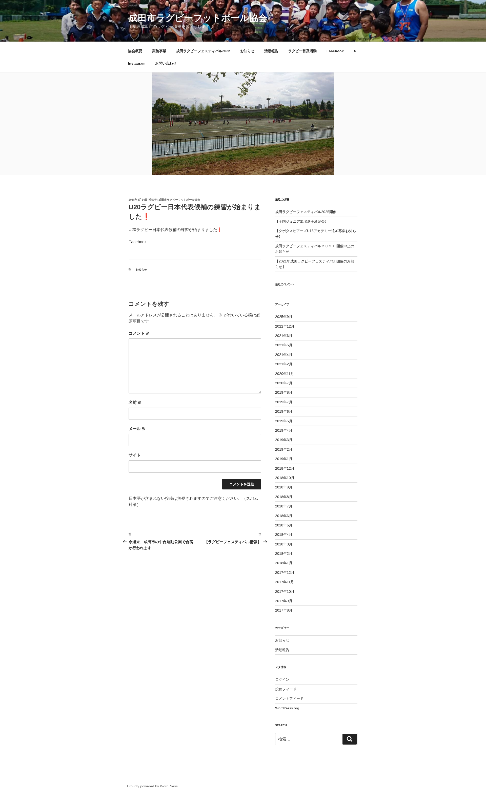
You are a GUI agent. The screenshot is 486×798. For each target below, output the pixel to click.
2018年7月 (283, 506)
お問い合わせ (165, 63)
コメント (139, 333)
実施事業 (159, 51)
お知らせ (247, 51)
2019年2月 (283, 449)
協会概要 (135, 51)
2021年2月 (283, 364)
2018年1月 (283, 563)
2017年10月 (284, 592)
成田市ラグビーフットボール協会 (198, 18)
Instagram (136, 63)
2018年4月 (283, 535)
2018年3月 (283, 544)
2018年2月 (283, 554)
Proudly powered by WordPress (152, 786)
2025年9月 (283, 317)
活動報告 (271, 51)
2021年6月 (283, 336)
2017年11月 (284, 582)
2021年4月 (283, 355)
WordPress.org (287, 708)
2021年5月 (283, 345)
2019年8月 (283, 392)
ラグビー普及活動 (302, 51)
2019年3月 (283, 440)
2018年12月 (284, 468)
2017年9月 (283, 601)
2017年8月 (283, 610)
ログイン (282, 679)
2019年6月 (283, 411)
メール (137, 429)
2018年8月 (283, 497)
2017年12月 (284, 573)
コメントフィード (289, 698)
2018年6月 (283, 516)
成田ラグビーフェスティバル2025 (203, 51)
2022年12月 (284, 326)
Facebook (335, 51)
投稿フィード (285, 689)
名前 (135, 402)
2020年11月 (284, 374)
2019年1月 (283, 459)
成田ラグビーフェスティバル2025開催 (305, 212)
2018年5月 (283, 525)
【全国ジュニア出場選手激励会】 (301, 221)
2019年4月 (283, 430)
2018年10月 (284, 478)
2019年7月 (283, 402)
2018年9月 (283, 487)
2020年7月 (283, 383)
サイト (135, 455)
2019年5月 (283, 421)
